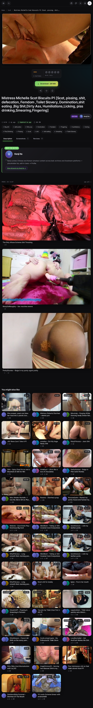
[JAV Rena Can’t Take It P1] (16, 430)
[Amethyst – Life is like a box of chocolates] (46, 459)
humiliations (76, 126)
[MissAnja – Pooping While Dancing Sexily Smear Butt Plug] (76, 403)
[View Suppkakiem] (66, 606)
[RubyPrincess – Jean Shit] (76, 430)
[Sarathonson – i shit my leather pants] (76, 514)
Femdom (53, 126)
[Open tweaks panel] (84, 3)
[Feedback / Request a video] (75, 3)
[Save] (51, 90)
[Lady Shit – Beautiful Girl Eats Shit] (76, 682)
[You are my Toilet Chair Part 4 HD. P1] (46, 598)
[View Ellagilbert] (36, 523)
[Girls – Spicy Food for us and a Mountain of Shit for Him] (16, 459)
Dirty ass (29, 126)
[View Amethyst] (36, 467)
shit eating (56, 131)
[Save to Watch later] (27, 392)
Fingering (64, 126)
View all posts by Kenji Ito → (16, 168)
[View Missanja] (66, 411)
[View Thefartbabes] (66, 467)
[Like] (45, 90)
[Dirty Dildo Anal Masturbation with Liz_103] (16, 654)
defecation (18, 126)
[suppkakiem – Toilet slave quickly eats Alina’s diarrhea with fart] (76, 598)
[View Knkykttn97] (6, 606)
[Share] (40, 90)
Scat (9, 10)
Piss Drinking (18, 131)
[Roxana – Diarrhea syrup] (46, 485)
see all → (86, 181)
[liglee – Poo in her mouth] (76, 569)
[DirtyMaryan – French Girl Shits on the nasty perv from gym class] (16, 626)
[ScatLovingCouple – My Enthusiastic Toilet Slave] (46, 626)
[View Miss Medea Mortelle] (6, 495)
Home (3, 10)
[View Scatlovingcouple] (36, 634)
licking (7, 131)
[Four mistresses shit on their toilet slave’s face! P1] (76, 654)
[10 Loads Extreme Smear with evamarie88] (46, 682)
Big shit (7, 126)
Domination (41, 126)
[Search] (9, 3)
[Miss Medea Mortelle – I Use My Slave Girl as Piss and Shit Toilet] (16, 487)
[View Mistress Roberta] (36, 411)
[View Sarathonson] (66, 523)
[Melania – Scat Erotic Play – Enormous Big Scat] (16, 514)
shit (47, 131)
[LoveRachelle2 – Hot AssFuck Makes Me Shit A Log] (76, 626)
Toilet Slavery (81, 131)
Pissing (30, 131)
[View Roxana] (36, 495)
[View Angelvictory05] (36, 662)
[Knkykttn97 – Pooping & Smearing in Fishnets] (16, 598)
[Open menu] (3, 3)
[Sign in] (88, 3)
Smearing (68, 131)
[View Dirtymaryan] (6, 634)
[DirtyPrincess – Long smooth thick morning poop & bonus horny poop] (16, 542)
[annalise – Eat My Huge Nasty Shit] (46, 431)
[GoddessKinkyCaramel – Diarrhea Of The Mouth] (16, 682)
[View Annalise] (36, 439)
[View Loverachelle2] (66, 634)
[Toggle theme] (79, 3)
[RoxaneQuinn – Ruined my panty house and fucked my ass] (76, 487)
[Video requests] (70, 3)
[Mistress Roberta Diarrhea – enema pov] (46, 403)
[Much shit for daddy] (46, 569)
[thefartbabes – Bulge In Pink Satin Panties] (76, 459)
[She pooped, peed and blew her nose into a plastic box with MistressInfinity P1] (16, 403)
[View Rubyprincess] (66, 439)
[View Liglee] (66, 578)
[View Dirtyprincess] (6, 551)
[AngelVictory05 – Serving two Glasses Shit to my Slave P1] (46, 654)
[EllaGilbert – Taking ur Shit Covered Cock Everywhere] (46, 514)
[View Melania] (6, 523)
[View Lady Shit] (66, 690)
